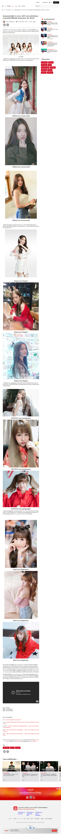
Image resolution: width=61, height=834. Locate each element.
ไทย (12, 10)
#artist (49, 65)
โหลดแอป (37, 2)
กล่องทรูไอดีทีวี (36, 818)
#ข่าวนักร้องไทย (6, 747)
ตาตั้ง (19, 6)
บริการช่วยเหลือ (38, 822)
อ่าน (13, 6)
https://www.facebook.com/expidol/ (13, 720)
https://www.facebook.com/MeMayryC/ (15, 730)
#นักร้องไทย (51, 62)
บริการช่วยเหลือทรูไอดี (48, 818)
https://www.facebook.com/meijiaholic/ (14, 733)
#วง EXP (12, 747)
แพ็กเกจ (31, 818)
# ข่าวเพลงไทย (6, 773)
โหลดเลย (54, 830)
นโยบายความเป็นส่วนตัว (32, 822)
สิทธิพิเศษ (9, 6)
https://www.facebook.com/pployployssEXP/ (18, 726)
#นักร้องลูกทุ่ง (44, 70)
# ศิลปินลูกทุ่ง (50, 42)
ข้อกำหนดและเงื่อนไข (24, 822)
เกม (16, 6)
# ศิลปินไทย (49, 21)
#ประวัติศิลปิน (52, 67)
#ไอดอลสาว (18, 747)
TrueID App (18, 741)
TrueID (5, 2)
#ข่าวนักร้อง (44, 72)
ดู (5, 6)
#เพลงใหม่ (50, 70)
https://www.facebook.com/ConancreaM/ (15, 722)
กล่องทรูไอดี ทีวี (45, 2)
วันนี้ (3, 6)
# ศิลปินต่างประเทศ (51, 49)
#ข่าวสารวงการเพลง (45, 67)
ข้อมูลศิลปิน (8, 10)
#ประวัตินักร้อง (44, 65)
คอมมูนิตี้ (42, 818)
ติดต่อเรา (43, 822)
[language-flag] (49, 2)
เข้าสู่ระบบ (56, 2)
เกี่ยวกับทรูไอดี (18, 822)
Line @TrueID (33, 741)
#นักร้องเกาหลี (50, 72)
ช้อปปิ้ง (28, 818)
